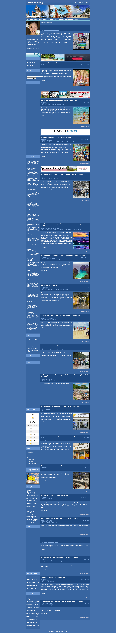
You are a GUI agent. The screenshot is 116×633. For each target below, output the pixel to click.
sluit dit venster (42, 80)
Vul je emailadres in (35, 76)
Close (87, 65)
